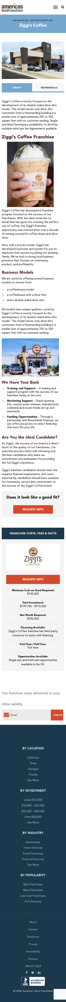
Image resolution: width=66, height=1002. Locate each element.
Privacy (33, 944)
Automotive (33, 842)
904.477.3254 (33, 966)
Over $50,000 (33, 817)
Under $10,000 (33, 800)
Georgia (33, 769)
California (33, 758)
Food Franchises (33, 854)
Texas (33, 763)
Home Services (33, 848)
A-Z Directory (33, 901)
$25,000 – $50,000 (33, 811)
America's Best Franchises (13, 7)
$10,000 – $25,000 (33, 805)
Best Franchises (33, 884)
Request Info (33, 509)
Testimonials (49, 87)
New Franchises (33, 890)
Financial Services (33, 859)
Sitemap (33, 959)
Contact (33, 929)
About (17, 87)
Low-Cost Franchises (33, 896)
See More (33, 780)
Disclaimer (33, 936)
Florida (33, 775)
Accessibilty (33, 951)
